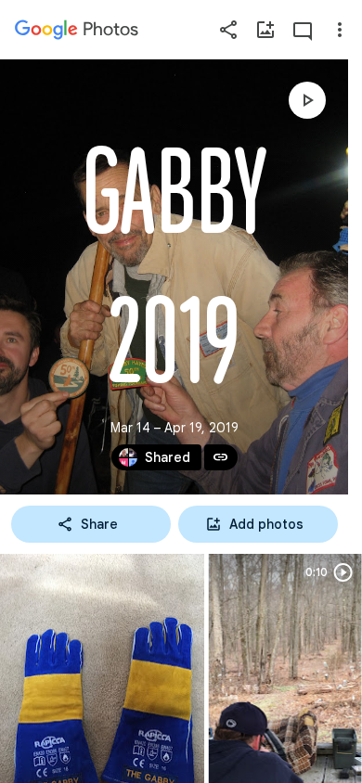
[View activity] (302, 29)
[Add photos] (265, 29)
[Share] (228, 29)
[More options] (339, 29)
